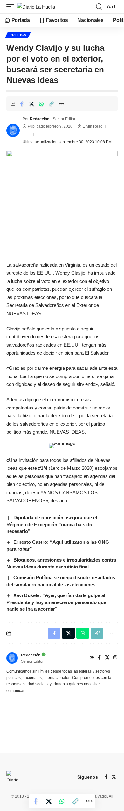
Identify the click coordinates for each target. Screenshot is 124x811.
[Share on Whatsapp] (41, 104)
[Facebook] (99, 658)
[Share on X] (31, 104)
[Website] (92, 658)
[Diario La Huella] (36, 7)
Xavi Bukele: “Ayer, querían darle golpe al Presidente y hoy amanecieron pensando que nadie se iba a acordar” (56, 602)
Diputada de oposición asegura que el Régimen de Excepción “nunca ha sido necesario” (51, 524)
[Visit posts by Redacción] (13, 130)
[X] (107, 658)
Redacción (39, 119)
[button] (11, 7)
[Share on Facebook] (21, 104)
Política (18, 35)
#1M (42, 468)
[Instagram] (115, 658)
